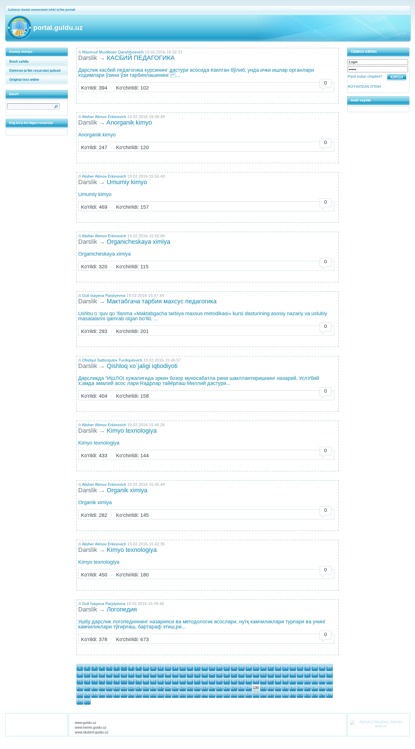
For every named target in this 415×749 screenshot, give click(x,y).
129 (249, 688)
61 (263, 674)
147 (124, 694)
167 (271, 694)
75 (109, 681)
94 (249, 681)
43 (131, 674)
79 (139, 681)
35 (329, 667)
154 (175, 694)
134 (285, 688)
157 (197, 694)
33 (315, 667)
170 (293, 694)
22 (234, 667)
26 (263, 667)
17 (197, 667)
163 (241, 694)
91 (227, 681)
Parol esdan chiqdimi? (365, 77)
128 (241, 688)
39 (102, 674)
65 (293, 674)
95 (256, 681)
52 (197, 674)
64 (285, 674)
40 (109, 674)
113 (131, 688)
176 (80, 701)
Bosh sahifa (19, 62)
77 (124, 681)
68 (315, 674)
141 (80, 694)
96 (263, 681)
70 (329, 674)
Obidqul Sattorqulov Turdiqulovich (112, 360)
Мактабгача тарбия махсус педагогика (162, 301)
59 (249, 674)
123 (204, 688)
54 (212, 674)
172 (307, 694)
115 (146, 688)
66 (300, 674)
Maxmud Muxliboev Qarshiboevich (113, 52)
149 (138, 694)
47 (161, 674)
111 (116, 688)
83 (168, 681)
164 (249, 694)
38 (95, 674)
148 (131, 694)
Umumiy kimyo (127, 182)
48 (168, 674)
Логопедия (122, 609)
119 (175, 688)
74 (102, 681)
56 (227, 674)
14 (175, 667)
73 (95, 681)
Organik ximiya (128, 490)
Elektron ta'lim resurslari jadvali (34, 71)
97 (271, 681)
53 (205, 674)
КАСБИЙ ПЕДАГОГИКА (141, 57)
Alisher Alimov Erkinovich (104, 116)
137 (307, 688)
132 (271, 688)
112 (124, 688)
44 (139, 674)
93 (241, 681)
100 (293, 681)
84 (175, 681)
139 (322, 688)
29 (285, 667)
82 (161, 681)
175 (329, 694)
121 (190, 688)
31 (300, 667)
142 (87, 694)
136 (300, 688)
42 (124, 674)
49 (175, 674)
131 (263, 688)
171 (300, 694)
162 (234, 694)
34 (322, 667)
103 (315, 681)
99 (285, 681)
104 (322, 681)
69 (322, 674)
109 (102, 688)
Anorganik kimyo (129, 122)
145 (109, 694)
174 (322, 694)
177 (87, 701)
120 (182, 688)
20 (219, 667)
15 (183, 667)
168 (278, 694)
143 (94, 694)
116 (153, 688)
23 (241, 667)
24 (249, 667)
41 (117, 674)
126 (227, 688)
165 (256, 694)
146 (116, 694)
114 (138, 688)
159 (212, 694)
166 (263, 694)
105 (329, 681)
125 (219, 688)
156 (190, 694)
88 (205, 681)
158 (204, 694)
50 (183, 674)
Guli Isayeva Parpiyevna (103, 295)
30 (293, 667)
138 (315, 688)
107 (87, 688)
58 (241, 674)
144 (102, 694)
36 (80, 674)
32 (307, 667)
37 (87, 674)
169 (285, 694)
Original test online (24, 80)
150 (146, 694)
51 (190, 674)
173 (315, 694)
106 (80, 688)
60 (256, 674)
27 (271, 667)
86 (190, 681)
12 (161, 667)
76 (117, 681)
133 (278, 688)
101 (300, 681)
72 (87, 681)
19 (212, 667)
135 (293, 688)
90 (219, 681)
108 (94, 688)
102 (307, 681)
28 (278, 667)
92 (234, 681)
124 (212, 688)
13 (168, 667)
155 (182, 694)
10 (146, 667)
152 (160, 694)
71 (80, 681)
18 (205, 667)
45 (146, 674)
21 (227, 667)
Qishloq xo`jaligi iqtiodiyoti (142, 365)
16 (190, 667)
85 (183, 681)
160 (219, 694)
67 (307, 674)
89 (212, 681)
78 (131, 681)
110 (109, 688)
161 (227, 694)
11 (153, 667)
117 (160, 688)
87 (197, 681)
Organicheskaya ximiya (138, 241)
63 (278, 674)
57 (234, 674)
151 (153, 694)
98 (278, 681)
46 (153, 674)
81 (153, 681)
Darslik (87, 57)
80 (146, 681)
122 (197, 688)
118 (168, 688)
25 (256, 667)
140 (329, 688)
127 (234, 688)
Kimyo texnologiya (132, 430)
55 (219, 674)
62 (271, 674)
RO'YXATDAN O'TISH (364, 87)
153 (168, 694)
